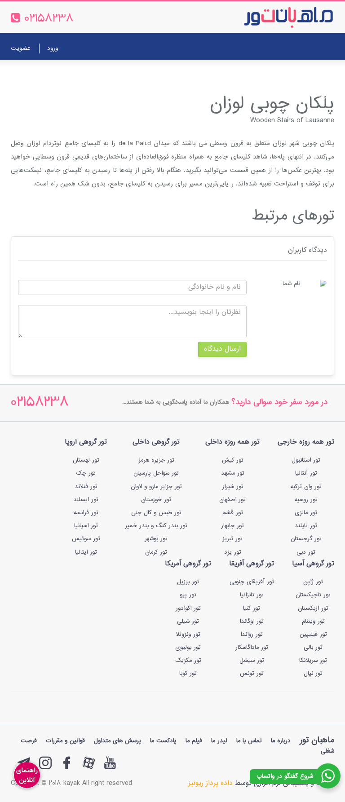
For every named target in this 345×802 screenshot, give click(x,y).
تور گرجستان (306, 539)
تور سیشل (251, 660)
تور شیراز (232, 487)
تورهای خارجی (287, 73)
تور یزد (232, 552)
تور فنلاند (86, 487)
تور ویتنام (313, 621)
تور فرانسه (85, 513)
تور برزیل (188, 582)
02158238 (40, 403)
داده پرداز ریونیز (210, 783)
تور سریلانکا (313, 660)
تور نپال (313, 674)
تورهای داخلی (237, 73)
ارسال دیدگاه (222, 349)
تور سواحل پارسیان (156, 473)
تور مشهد (232, 473)
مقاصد (180, 73)
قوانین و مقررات (65, 741)
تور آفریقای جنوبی (252, 582)
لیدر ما (219, 741)
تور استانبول (306, 460)
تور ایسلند (85, 500)
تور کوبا (188, 674)
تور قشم (232, 513)
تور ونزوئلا (188, 634)
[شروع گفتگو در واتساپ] (328, 776)
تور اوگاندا (251, 621)
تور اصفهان (232, 500)
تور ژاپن (313, 582)
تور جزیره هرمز (156, 460)
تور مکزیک (188, 660)
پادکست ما (163, 741)
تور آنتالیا (306, 473)
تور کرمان (156, 552)
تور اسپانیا (86, 526)
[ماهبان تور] (273, 17)
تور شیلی (188, 621)
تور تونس (252, 674)
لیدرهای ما (146, 73)
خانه (323, 73)
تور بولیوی (188, 647)
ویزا (204, 73)
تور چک (86, 473)
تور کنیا (251, 608)
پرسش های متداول (117, 741)
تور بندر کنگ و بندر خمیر (156, 526)
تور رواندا (251, 634)
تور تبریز (232, 539)
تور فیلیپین (313, 634)
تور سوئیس (86, 539)
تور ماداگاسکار (251, 647)
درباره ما (69, 73)
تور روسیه (306, 500)
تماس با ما (106, 73)
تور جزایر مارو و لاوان (156, 487)
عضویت (20, 48)
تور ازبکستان (313, 608)
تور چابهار (232, 526)
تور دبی (305, 552)
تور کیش (232, 460)
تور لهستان (86, 460)
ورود (52, 48)
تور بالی (313, 647)
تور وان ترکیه (306, 487)
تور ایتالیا (86, 552)
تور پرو (188, 595)
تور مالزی (306, 513)
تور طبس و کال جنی (156, 513)
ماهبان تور (317, 740)
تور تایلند (306, 526)
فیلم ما (194, 741)
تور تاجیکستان (313, 595)
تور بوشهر (156, 539)
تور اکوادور (188, 608)
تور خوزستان (156, 500)
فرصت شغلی (312, 95)
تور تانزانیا (252, 595)
